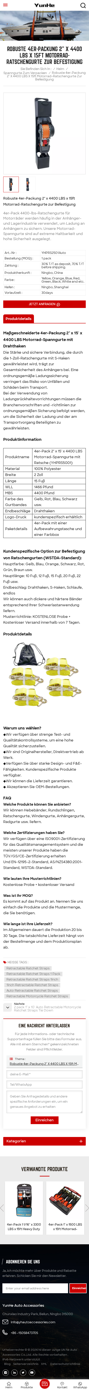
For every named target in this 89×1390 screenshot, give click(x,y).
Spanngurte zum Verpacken (25, 73)
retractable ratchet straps (27, 968)
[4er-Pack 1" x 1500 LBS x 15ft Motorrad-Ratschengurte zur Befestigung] (65, 1200)
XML (44, 1364)
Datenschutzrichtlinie (65, 1364)
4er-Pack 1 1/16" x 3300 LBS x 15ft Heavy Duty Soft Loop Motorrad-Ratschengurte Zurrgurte (24, 1227)
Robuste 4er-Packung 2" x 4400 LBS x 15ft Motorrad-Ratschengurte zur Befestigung (44, 1064)
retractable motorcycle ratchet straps (37, 996)
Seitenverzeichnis (25, 1364)
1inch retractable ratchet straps (32, 985)
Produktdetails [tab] (19, 319)
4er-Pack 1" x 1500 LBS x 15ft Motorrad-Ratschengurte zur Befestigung (65, 1227)
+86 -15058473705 (24, 1333)
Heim (60, 69)
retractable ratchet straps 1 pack (33, 974)
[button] (87, 1208)
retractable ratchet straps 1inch (32, 979)
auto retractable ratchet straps (32, 991)
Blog (7, 1364)
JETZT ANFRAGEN (42, 304)
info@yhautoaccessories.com (33, 1322)
